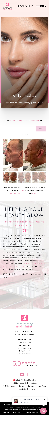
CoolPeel (35, 193)
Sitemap (21, 386)
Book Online (25, 6)
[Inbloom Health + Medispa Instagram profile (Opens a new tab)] (22, 374)
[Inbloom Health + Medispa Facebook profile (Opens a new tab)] (28, 374)
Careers (32, 389)
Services (31, 386)
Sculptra (21, 190)
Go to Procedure (33, 120)
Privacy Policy (41, 386)
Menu (43, 6)
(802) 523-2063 (31, 263)
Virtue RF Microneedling (18, 193)
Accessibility (22, 389)
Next (41, 129)
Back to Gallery (15, 120)
